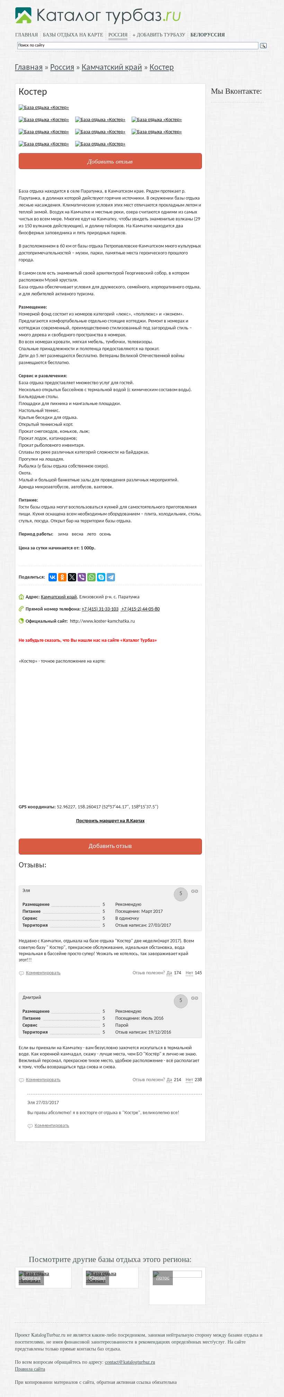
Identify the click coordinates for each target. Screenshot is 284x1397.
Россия (117, 34)
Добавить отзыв (110, 161)
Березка (31, 1277)
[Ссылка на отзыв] (194, 891)
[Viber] (82, 577)
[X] (72, 577)
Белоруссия (207, 34)
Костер (162, 68)
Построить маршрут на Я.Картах (110, 821)
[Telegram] (111, 577)
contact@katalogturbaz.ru (130, 1361)
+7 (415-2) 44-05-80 (140, 609)
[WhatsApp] (91, 577)
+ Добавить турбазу (159, 34)
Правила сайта (30, 1368)
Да (169, 973)
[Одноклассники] (62, 577)
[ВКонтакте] (52, 577)
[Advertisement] (110, 1197)
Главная (26, 34)
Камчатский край (112, 68)
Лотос (162, 1277)
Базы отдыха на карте (73, 34)
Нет (189, 973)
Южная (97, 1277)
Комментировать (43, 973)
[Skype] (101, 577)
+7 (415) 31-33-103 (100, 609)
